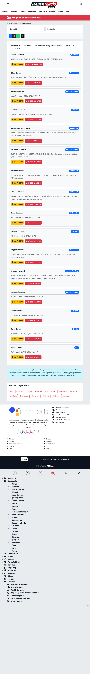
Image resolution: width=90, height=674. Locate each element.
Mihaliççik (13, 396)
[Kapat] (88, 606)
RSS (25, 459)
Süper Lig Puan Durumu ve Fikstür (25, 593)
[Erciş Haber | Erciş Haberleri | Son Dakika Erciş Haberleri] (44, 4)
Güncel (5, 11)
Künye (10, 576)
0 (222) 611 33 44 (34, 223)
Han (46, 391)
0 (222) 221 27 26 (34, 101)
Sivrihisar (56, 396)
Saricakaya (35, 396)
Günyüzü (38, 391)
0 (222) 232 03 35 (34, 162)
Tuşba (14, 551)
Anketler (11, 573)
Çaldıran (15, 526)
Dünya (22, 11)
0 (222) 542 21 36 (34, 339)
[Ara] (81, 4)
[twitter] (28, 473)
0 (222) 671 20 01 (34, 320)
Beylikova (19, 391)
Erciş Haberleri (17, 489)
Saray (14, 548)
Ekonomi (32, 11)
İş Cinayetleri (17, 498)
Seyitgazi (46, 396)
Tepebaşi (65, 396)
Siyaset (14, 11)
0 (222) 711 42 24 (34, 119)
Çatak (14, 529)
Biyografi (11, 570)
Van (10, 449)
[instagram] (40, 473)
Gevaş (14, 534)
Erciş (47, 449)
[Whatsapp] (38, 432)
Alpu (11, 391)
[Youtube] (30, 432)
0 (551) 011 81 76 (34, 283)
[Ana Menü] (8, 4)
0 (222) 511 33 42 (34, 357)
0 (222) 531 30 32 (34, 241)
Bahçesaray (16, 520)
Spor (67, 11)
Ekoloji (11, 446)
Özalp (14, 545)
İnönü (53, 391)
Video (10, 557)
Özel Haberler (17, 501)
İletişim (10, 579)
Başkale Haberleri (19, 523)
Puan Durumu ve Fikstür (64, 415)
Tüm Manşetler (61, 417)
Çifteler (29, 391)
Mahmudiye (62, 391)
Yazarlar (11, 559)
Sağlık (60, 11)
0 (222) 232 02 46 (34, 183)
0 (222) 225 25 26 (34, 204)
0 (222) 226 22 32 (34, 140)
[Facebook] (19, 432)
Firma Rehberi (13, 562)
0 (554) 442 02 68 (35, 64)
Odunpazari (24, 396)
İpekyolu (15, 540)
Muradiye (15, 542)
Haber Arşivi (60, 422)
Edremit (15, 531)
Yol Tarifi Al (18, 64)
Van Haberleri (17, 515)
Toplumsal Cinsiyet (46, 11)
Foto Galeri (12, 554)
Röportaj (11, 568)
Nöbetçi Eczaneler (62, 407)
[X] (23, 432)
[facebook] (15, 473)
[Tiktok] (34, 432)
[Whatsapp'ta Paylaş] (18, 36)
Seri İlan (11, 565)
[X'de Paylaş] (14, 36)
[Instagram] (27, 432)
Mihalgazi (73, 391)
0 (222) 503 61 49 (34, 83)
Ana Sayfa (11, 478)
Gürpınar (15, 537)
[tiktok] (79, 473)
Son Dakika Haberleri (63, 420)
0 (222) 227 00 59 (34, 262)
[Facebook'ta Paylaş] (10, 36)
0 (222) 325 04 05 (34, 302)
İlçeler (14, 517)
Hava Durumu (60, 410)
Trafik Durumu (60, 412)
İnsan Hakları (50, 444)
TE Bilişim (50, 466)
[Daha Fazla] (22, 36)
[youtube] (53, 473)
